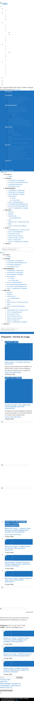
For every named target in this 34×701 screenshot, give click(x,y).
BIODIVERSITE (11, 30)
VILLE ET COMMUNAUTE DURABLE (17, 42)
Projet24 (17, 89)
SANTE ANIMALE (16, 378)
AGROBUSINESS (15, 52)
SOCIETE (6, 62)
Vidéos (9, 11)
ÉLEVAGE (9, 46)
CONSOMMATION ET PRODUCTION (17, 64)
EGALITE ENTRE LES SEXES (14, 72)
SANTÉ (16, 342)
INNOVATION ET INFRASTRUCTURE (17, 56)
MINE (8, 58)
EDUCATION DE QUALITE (14, 70)
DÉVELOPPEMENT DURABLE (15, 28)
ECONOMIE (6, 13)
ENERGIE (9, 48)
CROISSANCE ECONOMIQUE (15, 14)
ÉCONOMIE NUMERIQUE (14, 18)
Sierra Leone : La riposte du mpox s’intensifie (17, 363)
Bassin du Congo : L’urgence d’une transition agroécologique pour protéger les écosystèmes (18, 530)
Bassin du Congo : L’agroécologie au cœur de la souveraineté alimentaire (18, 580)
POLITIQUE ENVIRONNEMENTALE (17, 40)
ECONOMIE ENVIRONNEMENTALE (17, 16)
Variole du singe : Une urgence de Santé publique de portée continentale (17, 406)
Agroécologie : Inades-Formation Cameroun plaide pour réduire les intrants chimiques (17, 564)
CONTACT (6, 78)
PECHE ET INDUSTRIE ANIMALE (16, 60)
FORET (12, 32)
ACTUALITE (6, 9)
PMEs (8, 54)
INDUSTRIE (6, 44)
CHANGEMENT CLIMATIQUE (15, 24)
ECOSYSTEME (14, 34)
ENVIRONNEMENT (8, 22)
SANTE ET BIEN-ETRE (13, 74)
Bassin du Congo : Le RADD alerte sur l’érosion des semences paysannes (17, 548)
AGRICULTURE (11, 50)
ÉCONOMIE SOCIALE (13, 20)
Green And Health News (13, 372)
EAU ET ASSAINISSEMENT (14, 36)
